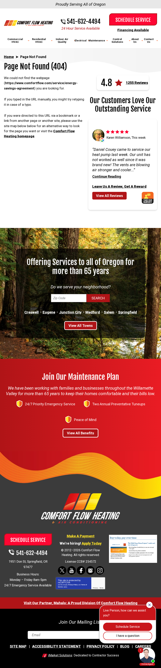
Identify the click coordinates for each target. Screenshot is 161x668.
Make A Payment (80, 536)
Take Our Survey (149, 197)
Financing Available (133, 30)
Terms (101, 588)
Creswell (31, 312)
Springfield (127, 312)
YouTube (71, 570)
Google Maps (90, 570)
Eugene (49, 312)
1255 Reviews (137, 83)
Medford (92, 312)
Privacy (95, 588)
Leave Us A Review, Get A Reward (119, 186)
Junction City (70, 312)
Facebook (81, 570)
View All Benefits (80, 433)
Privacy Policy (73, 584)
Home (9, 57)
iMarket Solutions (60, 655)
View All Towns (81, 326)
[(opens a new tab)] (133, 562)
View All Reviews (109, 196)
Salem (109, 312)
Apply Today (92, 543)
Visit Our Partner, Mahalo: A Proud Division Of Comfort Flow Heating (80, 603)
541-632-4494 (84, 21)
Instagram (100, 570)
